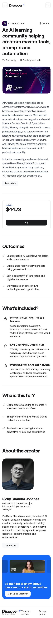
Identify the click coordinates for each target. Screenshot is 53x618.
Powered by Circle (8, 614)
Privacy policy (42, 612)
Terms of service (25, 612)
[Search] (48, 5)
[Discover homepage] (17, 5)
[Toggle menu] (5, 5)
